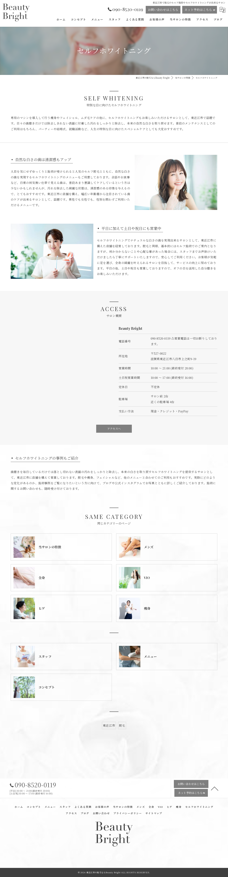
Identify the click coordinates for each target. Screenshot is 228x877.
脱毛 (122, 725)
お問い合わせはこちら (163, 10)
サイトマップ (154, 813)
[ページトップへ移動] (214, 788)
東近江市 (109, 725)
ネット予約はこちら (198, 10)
